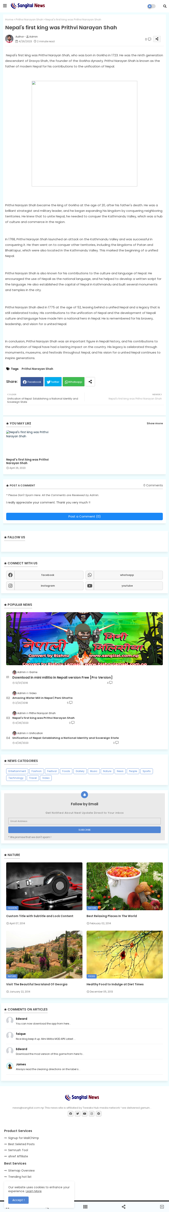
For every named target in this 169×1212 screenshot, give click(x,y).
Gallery (80, 771)
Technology (15, 778)
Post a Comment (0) (84, 516)
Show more (155, 423)
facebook (47, 575)
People (133, 771)
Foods (66, 771)
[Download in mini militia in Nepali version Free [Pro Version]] (84, 638)
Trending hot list (20, 1177)
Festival (52, 771)
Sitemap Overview (21, 1170)
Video (45, 778)
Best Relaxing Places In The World (112, 916)
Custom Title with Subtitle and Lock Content (39, 916)
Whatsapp (75, 382)
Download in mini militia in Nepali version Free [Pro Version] (62, 677)
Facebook (34, 382)
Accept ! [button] (18, 1200)
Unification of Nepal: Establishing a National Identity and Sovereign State (65, 738)
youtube (127, 585)
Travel (33, 778)
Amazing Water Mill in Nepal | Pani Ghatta (42, 698)
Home (9, 19)
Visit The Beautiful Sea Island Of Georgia (36, 984)
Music (93, 771)
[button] (165, 6)
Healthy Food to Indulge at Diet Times (115, 984)
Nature (107, 771)
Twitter (54, 382)
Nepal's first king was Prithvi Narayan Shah (27, 461)
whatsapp (127, 575)
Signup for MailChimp (23, 1138)
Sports (147, 771)
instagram (48, 585)
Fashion (37, 771)
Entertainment (17, 771)
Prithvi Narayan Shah (29, 19)
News (120, 771)
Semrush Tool (18, 1150)
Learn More (34, 1191)
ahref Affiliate (18, 1156)
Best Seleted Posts (21, 1144)
